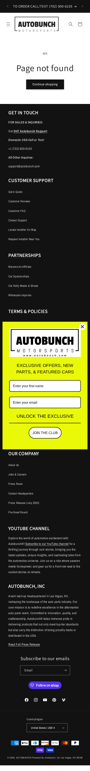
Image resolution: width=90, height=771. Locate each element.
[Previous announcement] (7, 6)
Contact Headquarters (20, 493)
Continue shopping (45, 84)
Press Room (15, 484)
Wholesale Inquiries (19, 295)
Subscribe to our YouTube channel (47, 544)
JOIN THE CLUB (45, 432)
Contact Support (17, 220)
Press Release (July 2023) (23, 503)
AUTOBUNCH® (24, 757)
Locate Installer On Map (22, 230)
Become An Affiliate (19, 267)
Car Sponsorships (18, 276)
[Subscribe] (65, 670)
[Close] (82, 327)
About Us (13, 465)
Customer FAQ (17, 211)
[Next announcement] (82, 6)
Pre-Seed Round (17, 512)
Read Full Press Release (24, 644)
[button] (8, 24)
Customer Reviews (19, 201)
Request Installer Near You (24, 239)
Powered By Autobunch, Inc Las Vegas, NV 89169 (57, 757)
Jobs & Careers (17, 474)
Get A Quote (15, 192)
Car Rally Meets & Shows (23, 286)
